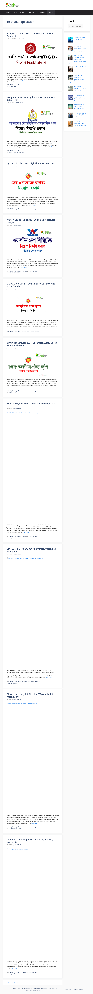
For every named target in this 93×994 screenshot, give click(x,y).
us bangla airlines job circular (15, 974)
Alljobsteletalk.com (45, 988)
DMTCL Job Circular (13, 683)
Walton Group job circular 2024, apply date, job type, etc (31, 221)
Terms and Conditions (77, 989)
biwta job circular (12, 392)
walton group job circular (14, 272)
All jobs (22, 12)
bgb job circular (12, 86)
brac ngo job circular (13, 537)
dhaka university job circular (15, 828)
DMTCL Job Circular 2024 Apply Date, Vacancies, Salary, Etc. (31, 550)
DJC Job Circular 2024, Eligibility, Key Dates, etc (31, 163)
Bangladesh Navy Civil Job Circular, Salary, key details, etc (31, 98)
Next (16, 982)
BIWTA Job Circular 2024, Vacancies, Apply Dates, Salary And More (32, 344)
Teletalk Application (35, 84)
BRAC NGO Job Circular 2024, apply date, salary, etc (31, 405)
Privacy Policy (67, 989)
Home (15, 12)
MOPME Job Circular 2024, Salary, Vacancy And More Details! (31, 285)
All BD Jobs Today (12, 84)
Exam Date (31, 12)
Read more (23, 81)
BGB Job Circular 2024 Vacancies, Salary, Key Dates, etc (30, 35)
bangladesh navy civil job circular (16, 152)
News (49, 12)
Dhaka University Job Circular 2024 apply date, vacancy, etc (31, 695)
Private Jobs (24, 271)
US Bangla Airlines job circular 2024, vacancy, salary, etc (30, 841)
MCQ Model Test (41, 12)
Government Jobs (26, 84)
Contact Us (8, 12)
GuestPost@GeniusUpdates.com (34, 990)
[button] (87, 12)
